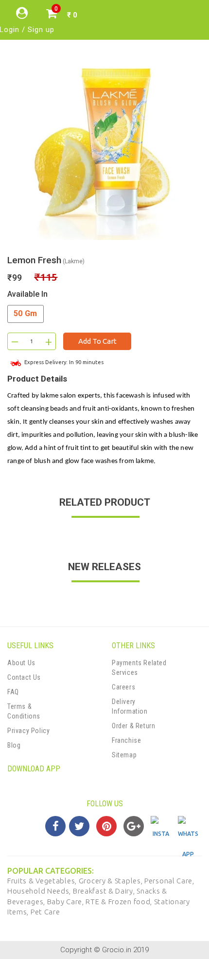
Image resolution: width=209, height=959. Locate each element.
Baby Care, (66, 901)
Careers (123, 687)
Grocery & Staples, (111, 881)
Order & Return (133, 726)
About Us (21, 663)
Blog (13, 745)
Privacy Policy (28, 731)
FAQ (13, 692)
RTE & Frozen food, (120, 901)
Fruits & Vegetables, (43, 881)
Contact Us (24, 677)
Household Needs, (40, 891)
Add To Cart (97, 341)
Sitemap (124, 755)
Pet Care (45, 912)
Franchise (126, 740)
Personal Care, (169, 881)
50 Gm (25, 313)
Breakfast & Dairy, (105, 891)
